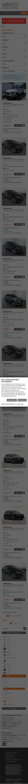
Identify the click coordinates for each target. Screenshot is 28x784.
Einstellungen (22, 400)
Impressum (20, 404)
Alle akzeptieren (12, 400)
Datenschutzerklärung (8, 404)
